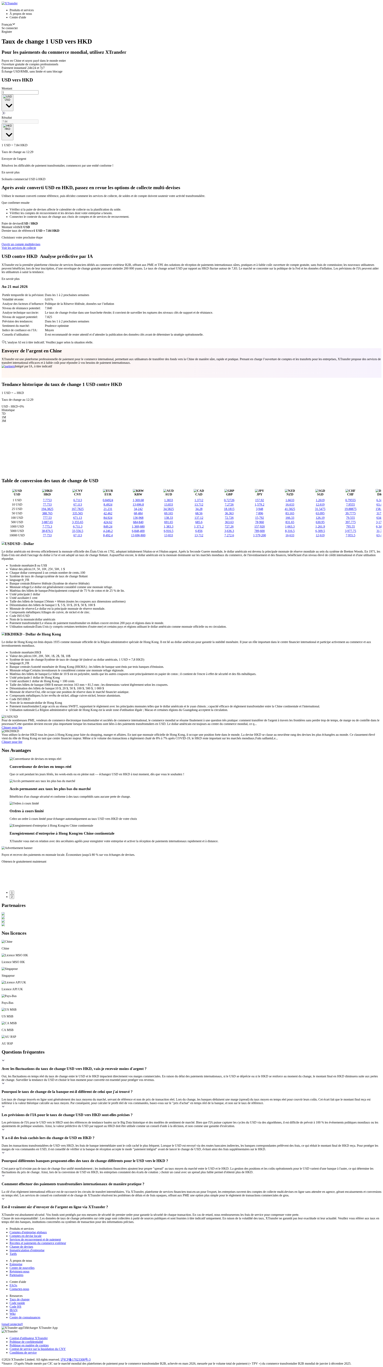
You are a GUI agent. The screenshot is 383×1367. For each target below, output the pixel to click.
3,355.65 (77, 522)
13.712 (198, 504)
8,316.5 (290, 531)
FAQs (13, 1285)
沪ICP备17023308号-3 (76, 1359)
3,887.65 (47, 522)
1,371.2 (199, 526)
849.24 (108, 526)
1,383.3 (168, 526)
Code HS (15, 1306)
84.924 (108, 517)
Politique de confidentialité (26, 1341)
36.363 (229, 513)
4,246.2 (108, 531)
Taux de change (20, 1299)
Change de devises (21, 1246)
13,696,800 (138, 535)
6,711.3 (77, 526)
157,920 (259, 526)
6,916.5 (168, 531)
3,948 (259, 509)
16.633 (289, 504)
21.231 (108, 509)
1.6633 (289, 500)
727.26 (229, 526)
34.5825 (168, 509)
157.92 (259, 500)
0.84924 (108, 500)
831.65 (289, 522)
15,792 (259, 517)
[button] (191, 1065)
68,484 (138, 513)
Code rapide (17, 1303)
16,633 (289, 535)
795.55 (350, 526)
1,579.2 (259, 504)
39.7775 (350, 513)
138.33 (168, 517)
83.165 (289, 513)
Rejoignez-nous (19, 1271)
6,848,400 (138, 531)
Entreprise (16, 1264)
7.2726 (229, 504)
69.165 (168, 513)
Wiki (13, 1313)
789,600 (259, 531)
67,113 (77, 535)
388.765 (47, 513)
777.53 (47, 517)
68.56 (198, 513)
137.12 (198, 517)
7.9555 (350, 504)
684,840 (138, 522)
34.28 (198, 509)
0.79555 (350, 500)
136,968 (138, 517)
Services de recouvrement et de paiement (35, 1239)
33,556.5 (77, 531)
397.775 (350, 522)
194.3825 (47, 509)
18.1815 (229, 509)
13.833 (168, 504)
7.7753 (47, 500)
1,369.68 (138, 500)
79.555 (350, 517)
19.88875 (350, 509)
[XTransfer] (10, 3)
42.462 (108, 513)
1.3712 (198, 500)
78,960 (259, 522)
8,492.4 (108, 535)
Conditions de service (23, 1352)
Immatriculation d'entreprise (27, 1250)
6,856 (198, 531)
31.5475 (320, 509)
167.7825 (78, 509)
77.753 (47, 504)
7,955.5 (350, 535)
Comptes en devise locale (25, 1236)
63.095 (320, 513)
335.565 (77, 513)
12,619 (320, 535)
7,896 (259, 513)
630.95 (320, 522)
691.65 (168, 522)
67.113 (77, 504)
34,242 (138, 509)
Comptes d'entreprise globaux (28, 1232)
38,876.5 (47, 531)
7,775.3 (47, 526)
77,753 (47, 535)
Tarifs (13, 1254)
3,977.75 (350, 531)
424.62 (108, 522)
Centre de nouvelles (22, 1268)
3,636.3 (229, 531)
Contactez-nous (19, 1289)
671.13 (77, 517)
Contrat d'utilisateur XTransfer (29, 1338)
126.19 (320, 517)
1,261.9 (320, 526)
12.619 (320, 504)
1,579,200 (259, 535)
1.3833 (168, 500)
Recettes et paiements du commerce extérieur (38, 1243)
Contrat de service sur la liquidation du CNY (38, 1349)
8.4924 (108, 504)
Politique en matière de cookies (29, 1345)
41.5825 (290, 509)
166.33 (289, 517)
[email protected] (12, 1324)
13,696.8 (138, 504)
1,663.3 (290, 526)
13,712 (198, 535)
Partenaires (16, 1275)
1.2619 (320, 500)
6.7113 (77, 500)
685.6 (198, 522)
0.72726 (229, 500)
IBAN (14, 1310)
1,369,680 (138, 526)
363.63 (229, 522)
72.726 (229, 517)
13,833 (168, 535)
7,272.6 (229, 535)
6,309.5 (320, 531)
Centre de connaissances (25, 1317)
